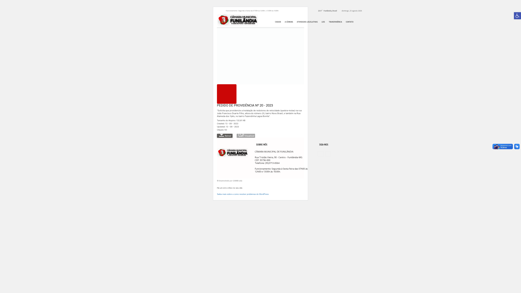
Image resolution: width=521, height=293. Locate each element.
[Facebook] (219, 11)
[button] (358, 21)
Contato (349, 22)
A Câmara (289, 22)
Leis (323, 22)
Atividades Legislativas (307, 22)
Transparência (335, 22)
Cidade (278, 22)
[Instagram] (223, 11)
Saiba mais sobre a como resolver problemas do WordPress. (243, 194)
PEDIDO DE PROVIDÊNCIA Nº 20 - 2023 (245, 105)
